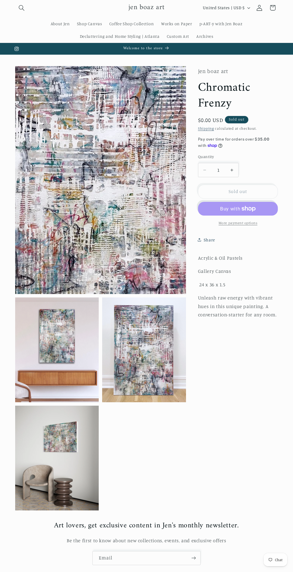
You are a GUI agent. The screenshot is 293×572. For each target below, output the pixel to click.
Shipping (206, 128)
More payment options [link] (238, 223)
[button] (21, 7)
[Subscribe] (193, 558)
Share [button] (209, 239)
